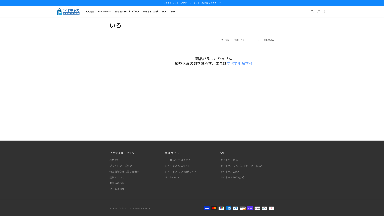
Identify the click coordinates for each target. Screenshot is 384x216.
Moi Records (172, 177)
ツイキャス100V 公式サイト (181, 171)
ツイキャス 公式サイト (177, 165)
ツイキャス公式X (229, 171)
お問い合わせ (117, 183)
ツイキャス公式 (229, 160)
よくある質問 (117, 189)
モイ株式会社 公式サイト (179, 160)
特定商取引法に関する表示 (124, 171)
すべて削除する (239, 63)
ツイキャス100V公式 (232, 177)
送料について (117, 177)
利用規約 (114, 160)
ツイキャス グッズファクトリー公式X (241, 165)
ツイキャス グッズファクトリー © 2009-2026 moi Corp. (131, 208)
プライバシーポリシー (122, 165)
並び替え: (226, 40)
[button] (312, 11)
